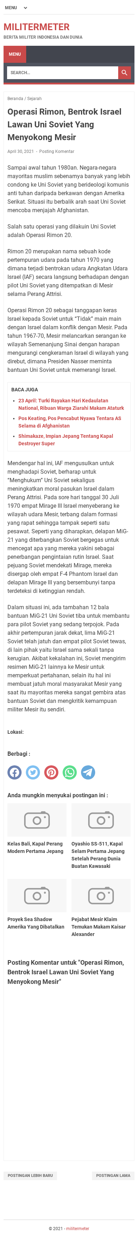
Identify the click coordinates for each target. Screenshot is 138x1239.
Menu (15, 54)
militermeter (37, 27)
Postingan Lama (113, 1175)
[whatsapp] (70, 772)
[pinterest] (51, 772)
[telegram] (88, 772)
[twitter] (33, 772)
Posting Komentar (56, 151)
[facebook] (14, 772)
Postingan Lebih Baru (30, 1175)
